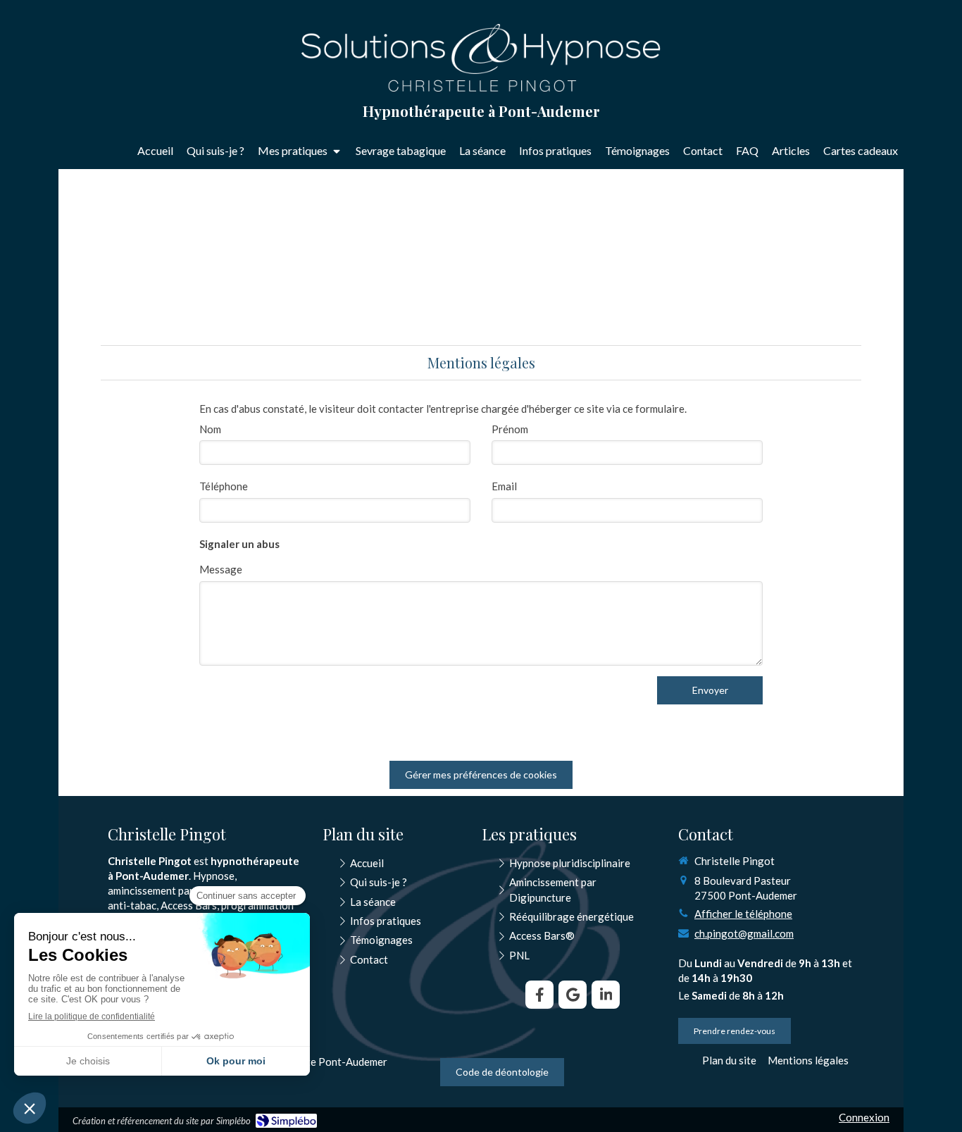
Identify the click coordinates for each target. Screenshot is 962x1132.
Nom (210, 429)
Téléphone (223, 486)
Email (504, 486)
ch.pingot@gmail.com (744, 933)
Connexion (864, 1117)
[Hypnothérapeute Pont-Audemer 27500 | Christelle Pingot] (480, 58)
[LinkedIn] (606, 995)
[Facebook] (539, 995)
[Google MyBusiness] (572, 995)
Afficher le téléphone (743, 913)
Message (220, 569)
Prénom (510, 429)
